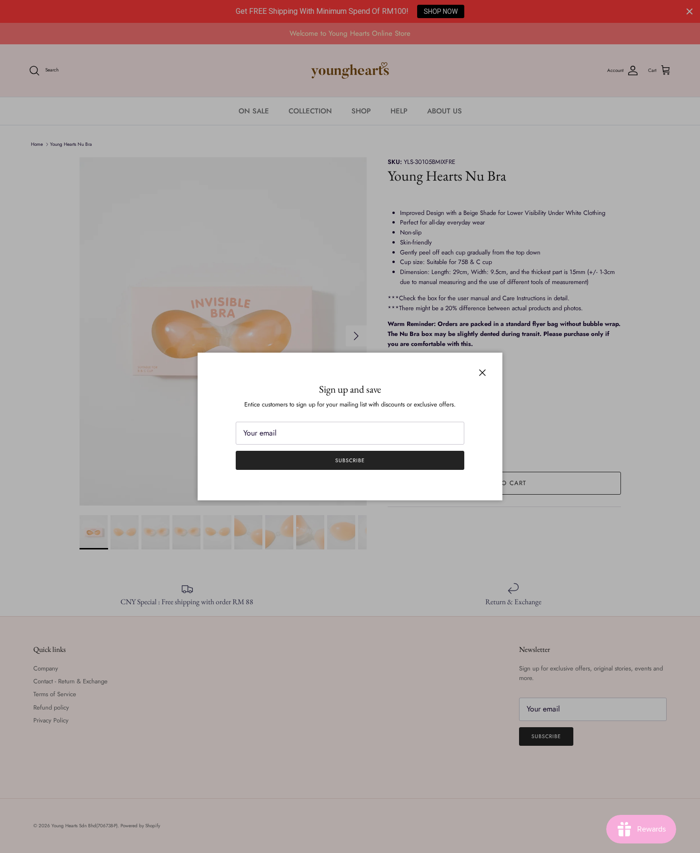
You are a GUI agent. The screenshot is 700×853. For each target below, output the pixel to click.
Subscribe (350, 460)
